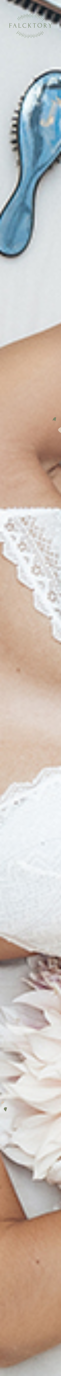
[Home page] (30, 38)
